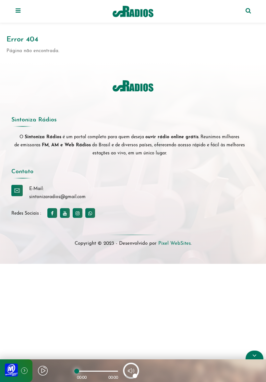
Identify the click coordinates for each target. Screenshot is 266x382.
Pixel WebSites (174, 243)
